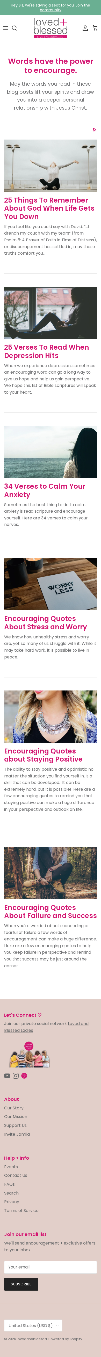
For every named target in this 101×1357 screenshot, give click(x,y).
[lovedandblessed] (50, 28)
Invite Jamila (17, 1134)
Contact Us (15, 1175)
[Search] (17, 28)
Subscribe (21, 1284)
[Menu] (5, 28)
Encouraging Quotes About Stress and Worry (45, 623)
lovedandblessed (32, 1338)
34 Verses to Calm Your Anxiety (44, 490)
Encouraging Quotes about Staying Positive (43, 755)
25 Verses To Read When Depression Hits (46, 351)
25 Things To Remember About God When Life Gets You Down (49, 208)
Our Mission (15, 1117)
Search (11, 1193)
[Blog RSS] (95, 130)
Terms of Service (21, 1211)
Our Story (14, 1108)
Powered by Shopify (65, 1338)
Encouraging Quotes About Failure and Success (50, 912)
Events (11, 1167)
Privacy (11, 1202)
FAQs (9, 1184)
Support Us (15, 1125)
